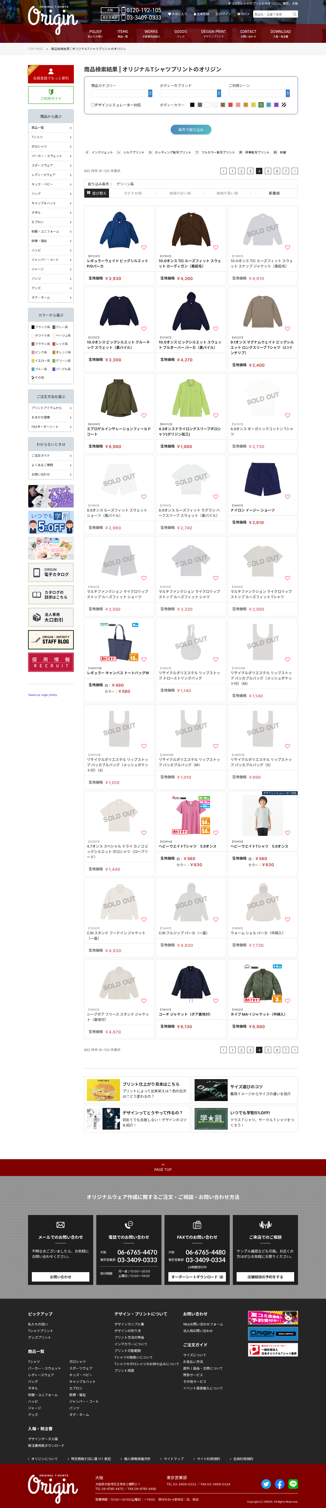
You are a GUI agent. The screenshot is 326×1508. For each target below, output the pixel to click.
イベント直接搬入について (203, 1388)
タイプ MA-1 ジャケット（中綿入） (259, 1012)
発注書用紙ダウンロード (46, 1445)
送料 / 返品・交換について (203, 1368)
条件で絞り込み (191, 129)
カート (245, 14)
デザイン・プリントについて (140, 1314)
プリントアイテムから (47, 408)
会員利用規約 (243, 1459)
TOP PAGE (35, 49)
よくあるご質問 (42, 465)
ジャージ (38, 269)
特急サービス (193, 1375)
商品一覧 (38, 128)
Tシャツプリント (40, 1331)
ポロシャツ (39, 146)
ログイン (225, 14)
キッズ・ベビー (42, 184)
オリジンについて (44, 1459)
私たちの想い (38, 1324)
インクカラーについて (130, 1344)
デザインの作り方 (127, 1331)
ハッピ (36, 250)
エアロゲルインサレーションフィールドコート (119, 429)
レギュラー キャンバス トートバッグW (118, 671)
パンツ (36, 278)
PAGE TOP (163, 1169)
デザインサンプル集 (129, 1324)
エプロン (38, 222)
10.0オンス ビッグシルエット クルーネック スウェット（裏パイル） (118, 343)
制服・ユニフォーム (45, 231)
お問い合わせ (41, 474)
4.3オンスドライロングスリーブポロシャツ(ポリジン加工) (190, 429)
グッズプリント (39, 1337)
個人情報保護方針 (137, 1459)
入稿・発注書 (40, 1428)
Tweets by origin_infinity (42, 694)
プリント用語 (124, 1371)
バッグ (36, 194)
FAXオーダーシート (45, 427)
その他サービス (194, 1381)
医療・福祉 (39, 241)
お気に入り (179, 14)
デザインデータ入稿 (43, 1439)
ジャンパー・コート (45, 260)
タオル (36, 212)
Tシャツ (37, 137)
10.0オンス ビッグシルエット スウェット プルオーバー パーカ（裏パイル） (190, 343)
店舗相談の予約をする (265, 1277)
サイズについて (194, 1355)
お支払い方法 (193, 1362)
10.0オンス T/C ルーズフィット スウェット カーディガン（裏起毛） (190, 261)
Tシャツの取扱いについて (133, 1357)
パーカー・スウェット (47, 156)
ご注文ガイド (41, 455)
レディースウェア (44, 175)
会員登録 (203, 14)
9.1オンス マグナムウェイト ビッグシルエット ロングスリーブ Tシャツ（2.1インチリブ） (262, 345)
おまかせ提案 (41, 417)
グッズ (36, 288)
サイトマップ (174, 1459)
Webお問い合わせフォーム (203, 1324)
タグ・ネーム (41, 297)
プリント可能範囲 (127, 1351)
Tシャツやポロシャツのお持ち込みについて (146, 1364)
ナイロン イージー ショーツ (252, 508)
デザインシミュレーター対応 (117, 105)
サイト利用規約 (208, 1459)
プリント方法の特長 (129, 1337)
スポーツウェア (42, 165)
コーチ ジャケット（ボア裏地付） (186, 1012)
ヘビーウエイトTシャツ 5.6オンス (187, 844)
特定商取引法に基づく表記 (91, 1459)
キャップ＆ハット (44, 203)
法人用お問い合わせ (198, 1331)
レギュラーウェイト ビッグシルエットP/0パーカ (117, 261)
